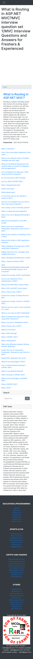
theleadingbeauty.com (16, 570)
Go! (27, 398)
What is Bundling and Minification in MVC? (16, 258)
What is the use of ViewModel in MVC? (14, 322)
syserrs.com (16, 512)
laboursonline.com (16, 593)
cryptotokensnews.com (16, 563)
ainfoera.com (16, 544)
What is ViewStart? (8, 149)
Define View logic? (7, 189)
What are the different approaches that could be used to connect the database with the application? (15, 166)
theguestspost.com (16, 602)
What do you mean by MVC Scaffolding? (15, 313)
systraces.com (17, 519)
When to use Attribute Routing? (12, 371)
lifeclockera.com (16, 604)
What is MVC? (6, 388)
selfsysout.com (16, 521)
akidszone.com (16, 598)
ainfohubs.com (16, 606)
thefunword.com (16, 536)
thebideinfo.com (16, 574)
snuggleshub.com (16, 547)
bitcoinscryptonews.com (16, 566)
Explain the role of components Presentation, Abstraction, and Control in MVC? (15, 352)
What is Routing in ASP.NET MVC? (15, 95)
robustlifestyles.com (17, 572)
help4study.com (16, 591)
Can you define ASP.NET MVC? (12, 181)
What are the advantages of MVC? (13, 362)
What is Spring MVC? (8, 340)
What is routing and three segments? (14, 211)
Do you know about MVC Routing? (13, 178)
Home (5, 87)
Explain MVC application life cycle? (13, 358)
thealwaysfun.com (16, 534)
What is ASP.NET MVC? (9, 337)
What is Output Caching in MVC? (12, 261)
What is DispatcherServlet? (10, 185)
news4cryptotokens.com (16, 561)
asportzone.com (16, 542)
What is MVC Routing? (9, 333)
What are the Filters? (8, 330)
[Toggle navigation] (4, 2)
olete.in (16, 508)
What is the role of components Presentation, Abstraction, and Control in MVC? (15, 229)
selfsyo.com (16, 517)
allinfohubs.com (16, 609)
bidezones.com (16, 577)
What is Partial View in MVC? (11, 292)
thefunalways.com (16, 538)
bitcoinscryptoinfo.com (16, 559)
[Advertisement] (16, 68)
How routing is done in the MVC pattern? (15, 207)
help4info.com (16, 589)
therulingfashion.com (16, 568)
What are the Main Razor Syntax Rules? (15, 285)
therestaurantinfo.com (16, 600)
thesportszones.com (16, 540)
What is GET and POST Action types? (14, 288)
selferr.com (16, 510)
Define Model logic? (8, 192)
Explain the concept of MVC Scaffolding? (15, 275)
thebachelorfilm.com (16, 595)
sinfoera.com (16, 515)
